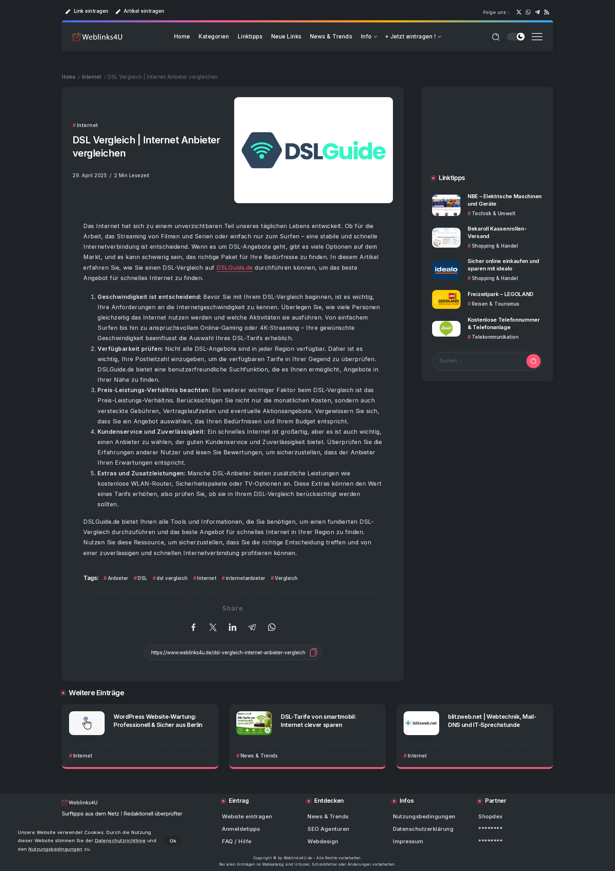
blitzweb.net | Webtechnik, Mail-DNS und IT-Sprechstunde (492, 720)
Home (68, 77)
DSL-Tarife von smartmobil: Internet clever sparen (318, 720)
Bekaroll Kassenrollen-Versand (497, 232)
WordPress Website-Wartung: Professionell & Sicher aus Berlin (158, 720)
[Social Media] (519, 12)
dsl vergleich (172, 578)
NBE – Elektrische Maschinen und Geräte (505, 200)
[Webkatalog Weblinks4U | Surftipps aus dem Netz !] (97, 36)
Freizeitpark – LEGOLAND (500, 294)
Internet (91, 77)
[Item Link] (446, 205)
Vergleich (286, 578)
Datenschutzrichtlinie (120, 840)
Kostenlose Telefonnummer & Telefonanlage (504, 323)
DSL (142, 578)
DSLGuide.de (234, 267)
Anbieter (118, 578)
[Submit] (533, 361)
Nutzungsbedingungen (55, 849)
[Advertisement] (487, 137)
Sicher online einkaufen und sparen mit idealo (503, 265)
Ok (173, 841)
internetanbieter (246, 578)
